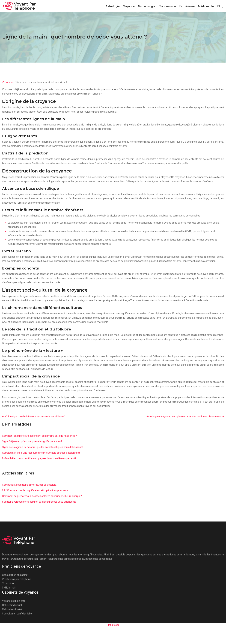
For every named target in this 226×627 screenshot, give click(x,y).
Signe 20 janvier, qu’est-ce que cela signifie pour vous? (32, 441)
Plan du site (113, 624)
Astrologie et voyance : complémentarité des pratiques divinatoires (183, 416)
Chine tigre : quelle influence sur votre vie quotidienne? (35, 416)
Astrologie (113, 6)
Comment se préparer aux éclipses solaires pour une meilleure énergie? (42, 496)
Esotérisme (187, 6)
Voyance (129, 6)
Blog (220, 6)
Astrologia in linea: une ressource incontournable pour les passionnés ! (41, 452)
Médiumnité (206, 6)
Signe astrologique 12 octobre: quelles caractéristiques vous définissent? (42, 447)
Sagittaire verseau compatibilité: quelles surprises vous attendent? (39, 501)
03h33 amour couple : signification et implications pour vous (35, 490)
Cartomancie (167, 6)
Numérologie (146, 6)
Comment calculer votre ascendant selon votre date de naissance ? (39, 435)
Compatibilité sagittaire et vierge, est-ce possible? (29, 484)
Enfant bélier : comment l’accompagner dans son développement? (39, 458)
